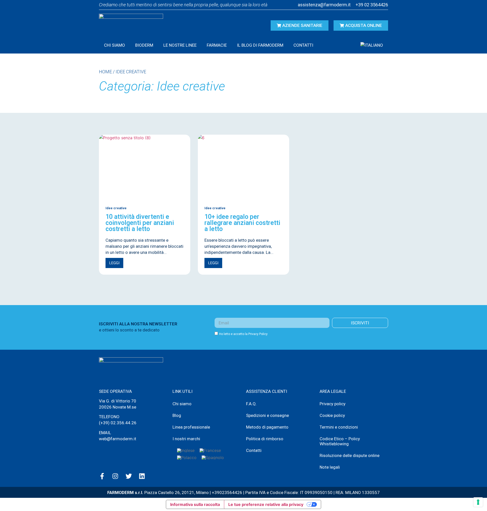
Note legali (330, 467)
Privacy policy (332, 403)
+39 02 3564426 (372, 4)
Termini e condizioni (339, 427)
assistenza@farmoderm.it (324, 4)
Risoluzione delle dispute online (349, 455)
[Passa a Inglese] (186, 450)
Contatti (303, 45)
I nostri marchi (186, 438)
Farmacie (217, 45)
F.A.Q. (251, 403)
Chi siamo (114, 45)
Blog (176, 415)
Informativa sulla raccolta (195, 504)
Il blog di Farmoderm (260, 45)
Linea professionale (191, 427)
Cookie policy (332, 415)
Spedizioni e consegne (267, 415)
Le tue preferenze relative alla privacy (265, 504)
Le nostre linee (180, 45)
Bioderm (144, 45)
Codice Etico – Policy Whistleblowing (340, 441)
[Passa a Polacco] (187, 457)
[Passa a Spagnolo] (213, 457)
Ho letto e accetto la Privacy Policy (243, 334)
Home (105, 71)
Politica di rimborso (264, 438)
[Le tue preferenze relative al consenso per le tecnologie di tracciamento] (478, 502)
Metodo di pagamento (267, 427)
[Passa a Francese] (210, 450)
